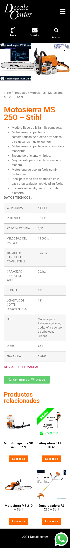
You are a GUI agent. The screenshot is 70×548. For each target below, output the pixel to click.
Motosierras (38, 92)
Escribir (34, 35)
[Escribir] (35, 30)
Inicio (7, 92)
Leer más (18, 459)
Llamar (13, 35)
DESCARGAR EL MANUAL (21, 367)
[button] (62, 11)
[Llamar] (13, 30)
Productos (20, 92)
